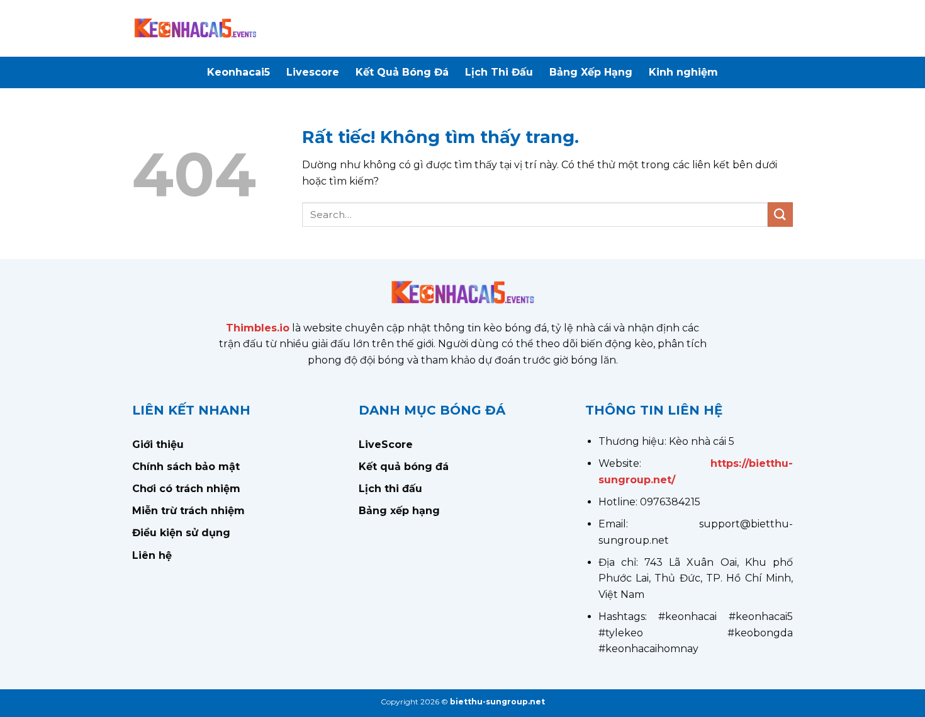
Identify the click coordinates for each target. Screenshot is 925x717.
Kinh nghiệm (683, 72)
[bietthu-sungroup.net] (195, 28)
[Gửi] (780, 214)
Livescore (312, 72)
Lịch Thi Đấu (499, 72)
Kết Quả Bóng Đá (402, 72)
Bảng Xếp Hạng (590, 72)
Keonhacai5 (238, 72)
